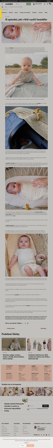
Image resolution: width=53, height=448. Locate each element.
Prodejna (46, 373)
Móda (15, 435)
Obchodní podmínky (5, 435)
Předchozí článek (10, 328)
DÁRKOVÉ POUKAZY (35, 373)
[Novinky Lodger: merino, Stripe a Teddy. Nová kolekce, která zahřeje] (14, 344)
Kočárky (15, 426)
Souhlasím (30, 445)
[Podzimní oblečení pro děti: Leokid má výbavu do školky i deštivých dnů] (39, 344)
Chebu (50, 371)
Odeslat (45, 405)
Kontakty (3, 426)
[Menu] (2, 4)
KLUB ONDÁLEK (9, 373)
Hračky (15, 433)
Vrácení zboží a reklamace (6, 433)
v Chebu (48, 374)
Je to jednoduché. (33, 1)
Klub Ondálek (25, 431)
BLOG (20, 373)
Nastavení (26, 442)
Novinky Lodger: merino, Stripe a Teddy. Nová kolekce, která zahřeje (13, 357)
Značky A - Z (25, 426)
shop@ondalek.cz (40, 428)
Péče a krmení (16, 431)
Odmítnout (22, 445)
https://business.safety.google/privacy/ (31, 440)
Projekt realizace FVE (26, 433)
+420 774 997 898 (41, 429)
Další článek (43, 328)
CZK (49, 1)
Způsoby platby (4, 431)
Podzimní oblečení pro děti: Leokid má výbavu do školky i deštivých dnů (39, 357)
